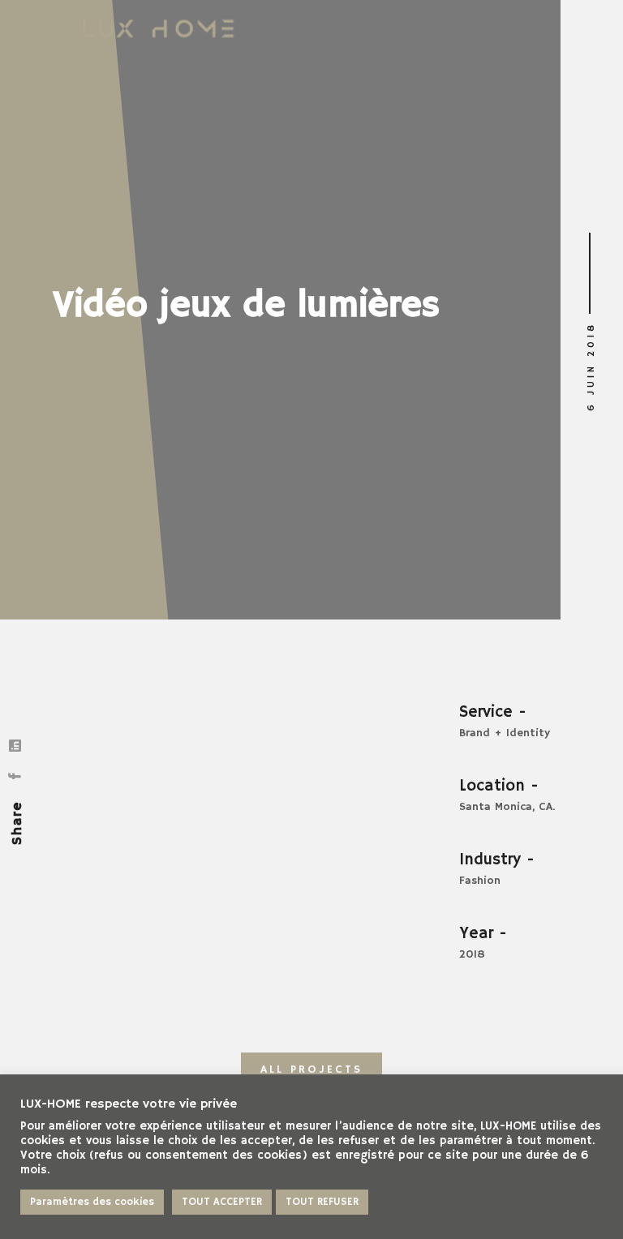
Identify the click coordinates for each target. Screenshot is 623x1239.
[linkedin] (18, 745)
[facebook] (18, 775)
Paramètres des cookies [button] (92, 1202)
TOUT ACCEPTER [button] (222, 1202)
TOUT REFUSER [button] (322, 1202)
